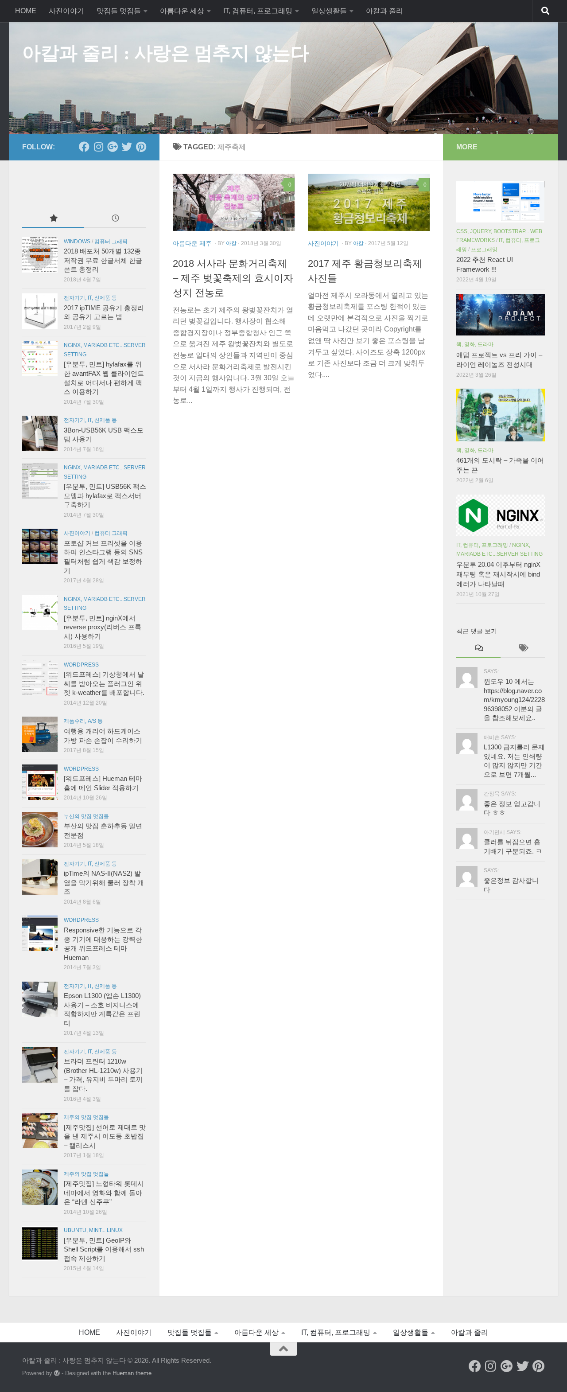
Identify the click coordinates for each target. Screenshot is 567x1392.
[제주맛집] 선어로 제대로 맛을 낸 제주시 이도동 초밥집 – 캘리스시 (105, 1136)
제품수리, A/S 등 (83, 721)
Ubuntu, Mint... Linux (93, 1230)
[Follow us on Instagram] (98, 146)
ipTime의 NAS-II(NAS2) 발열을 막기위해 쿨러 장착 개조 (104, 882)
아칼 (231, 243)
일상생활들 (329, 11)
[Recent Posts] (115, 218)
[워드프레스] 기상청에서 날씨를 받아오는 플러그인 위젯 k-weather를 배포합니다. (104, 683)
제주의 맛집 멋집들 (86, 1117)
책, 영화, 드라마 (474, 344)
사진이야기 (66, 11)
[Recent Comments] (478, 648)
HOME (25, 11)
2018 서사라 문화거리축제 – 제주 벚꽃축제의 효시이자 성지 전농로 (233, 278)
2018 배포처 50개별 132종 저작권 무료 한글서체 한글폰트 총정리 (103, 260)
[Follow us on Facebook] (84, 146)
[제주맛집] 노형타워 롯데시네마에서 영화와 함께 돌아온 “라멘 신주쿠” (104, 1192)
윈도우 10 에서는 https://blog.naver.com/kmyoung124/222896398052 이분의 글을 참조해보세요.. (514, 699)
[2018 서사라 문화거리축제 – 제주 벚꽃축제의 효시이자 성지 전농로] (234, 202)
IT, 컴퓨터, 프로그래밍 (257, 11)
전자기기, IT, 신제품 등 (90, 298)
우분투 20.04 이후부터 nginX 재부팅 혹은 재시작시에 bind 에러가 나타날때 (498, 574)
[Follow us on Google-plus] (112, 146)
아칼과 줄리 (384, 11)
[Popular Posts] (53, 218)
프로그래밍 (484, 249)
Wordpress (81, 665)
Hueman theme (132, 1373)
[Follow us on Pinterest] (141, 146)
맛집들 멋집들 (119, 11)
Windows (77, 241)
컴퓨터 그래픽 (111, 241)
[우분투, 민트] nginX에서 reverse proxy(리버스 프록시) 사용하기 (102, 627)
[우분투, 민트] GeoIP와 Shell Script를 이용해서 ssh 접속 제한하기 (104, 1249)
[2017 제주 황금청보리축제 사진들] (369, 202)
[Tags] (523, 648)
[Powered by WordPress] (57, 1373)
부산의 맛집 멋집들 (86, 816)
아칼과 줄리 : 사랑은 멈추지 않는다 (165, 53)
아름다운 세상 (182, 11)
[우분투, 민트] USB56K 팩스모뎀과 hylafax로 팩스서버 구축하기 (105, 495)
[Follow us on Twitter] (126, 146)
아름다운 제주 (192, 243)
